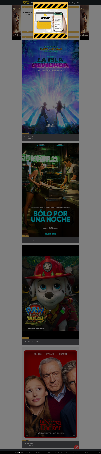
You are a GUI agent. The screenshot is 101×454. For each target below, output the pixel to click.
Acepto (82, 452)
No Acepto (87, 452)
